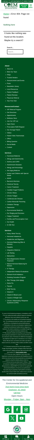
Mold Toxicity (11, 289)
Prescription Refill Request (15, 127)
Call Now (17, 393)
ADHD (9, 178)
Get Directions (11, 112)
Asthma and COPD (13, 162)
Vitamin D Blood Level (14, 295)
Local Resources (12, 89)
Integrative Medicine (13, 250)
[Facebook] (17, 409)
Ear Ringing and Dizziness (15, 213)
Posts (9, 83)
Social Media (11, 144)
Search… (10, 47)
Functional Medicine (13, 156)
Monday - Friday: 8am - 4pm (17, 399)
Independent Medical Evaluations (17, 271)
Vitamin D (10, 292)
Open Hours (11, 124)
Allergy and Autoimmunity (15, 159)
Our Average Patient (13, 130)
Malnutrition (11, 256)
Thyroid (9, 286)
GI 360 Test (10, 225)
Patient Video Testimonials (15, 136)
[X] (12, 418)
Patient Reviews (12, 95)
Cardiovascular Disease (15, 199)
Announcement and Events (15, 80)
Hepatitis (10, 247)
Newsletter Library (13, 86)
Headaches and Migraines (15, 239)
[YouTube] (21, 418)
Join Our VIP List (12, 121)
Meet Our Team (12, 72)
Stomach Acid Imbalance (15, 274)
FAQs (9, 75)
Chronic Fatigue (12, 196)
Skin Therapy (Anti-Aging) (15, 280)
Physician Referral (13, 98)
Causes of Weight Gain (14, 298)
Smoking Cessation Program (16, 277)
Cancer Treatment (13, 187)
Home (6, 14)
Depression (10, 207)
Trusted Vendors (12, 77)
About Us (10, 69)
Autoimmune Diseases (14, 165)
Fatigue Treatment (13, 216)
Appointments (11, 115)
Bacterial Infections (13, 181)
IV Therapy (10, 269)
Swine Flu (10, 283)
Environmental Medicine (15, 210)
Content (9, 147)
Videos (9, 133)
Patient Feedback (12, 92)
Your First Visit (12, 101)
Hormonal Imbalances (14, 236)
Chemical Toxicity (12, 184)
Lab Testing (10, 253)
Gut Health (10, 222)
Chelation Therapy (13, 204)
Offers (9, 138)
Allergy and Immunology (15, 167)
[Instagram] (26, 409)
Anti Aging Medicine (13, 170)
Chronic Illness (12, 193)
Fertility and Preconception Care (17, 219)
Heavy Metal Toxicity (14, 233)
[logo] (11, 5)
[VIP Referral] (5, 436)
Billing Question (12, 141)
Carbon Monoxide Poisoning (16, 201)
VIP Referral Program (14, 109)
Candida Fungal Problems (15, 190)
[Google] (8, 409)
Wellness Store (12, 118)
